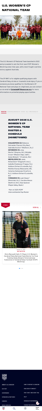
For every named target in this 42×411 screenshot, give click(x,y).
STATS (23, 111)
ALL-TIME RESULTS (32, 111)
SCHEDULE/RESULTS (13, 111)
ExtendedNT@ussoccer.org (21, 89)
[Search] (14, 408)
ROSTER (3, 111)
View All (36, 207)
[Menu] (37, 408)
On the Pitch (21, 251)
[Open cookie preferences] (38, 403)
